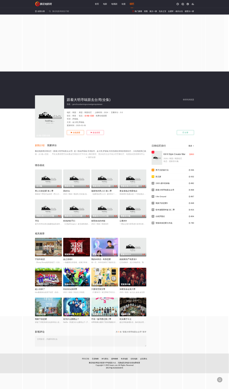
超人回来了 (40, 289)
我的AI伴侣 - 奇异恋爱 (101, 259)
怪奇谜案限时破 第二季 (165, 210)
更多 (191, 146)
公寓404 (123, 221)
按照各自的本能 (98, 221)
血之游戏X (67, 259)
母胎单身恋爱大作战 (164, 223)
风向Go (66, 191)
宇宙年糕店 (40, 259)
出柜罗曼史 (160, 216)
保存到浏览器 (188, 100)
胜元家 (158, 177)
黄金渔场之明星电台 (128, 191)
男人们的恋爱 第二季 (44, 191)
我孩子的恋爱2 (162, 203)
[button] (41, 145)
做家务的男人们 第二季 (101, 191)
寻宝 (37, 221)
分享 (185, 132)
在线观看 (75, 132)
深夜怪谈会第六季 (127, 289)
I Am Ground (161, 196)
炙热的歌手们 (69, 221)
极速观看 (95, 132)
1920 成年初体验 (163, 183)
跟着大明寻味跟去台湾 (165, 190)
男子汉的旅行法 (162, 170)
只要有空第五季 (98, 289)
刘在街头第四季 (70, 289)
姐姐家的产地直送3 (128, 259)
